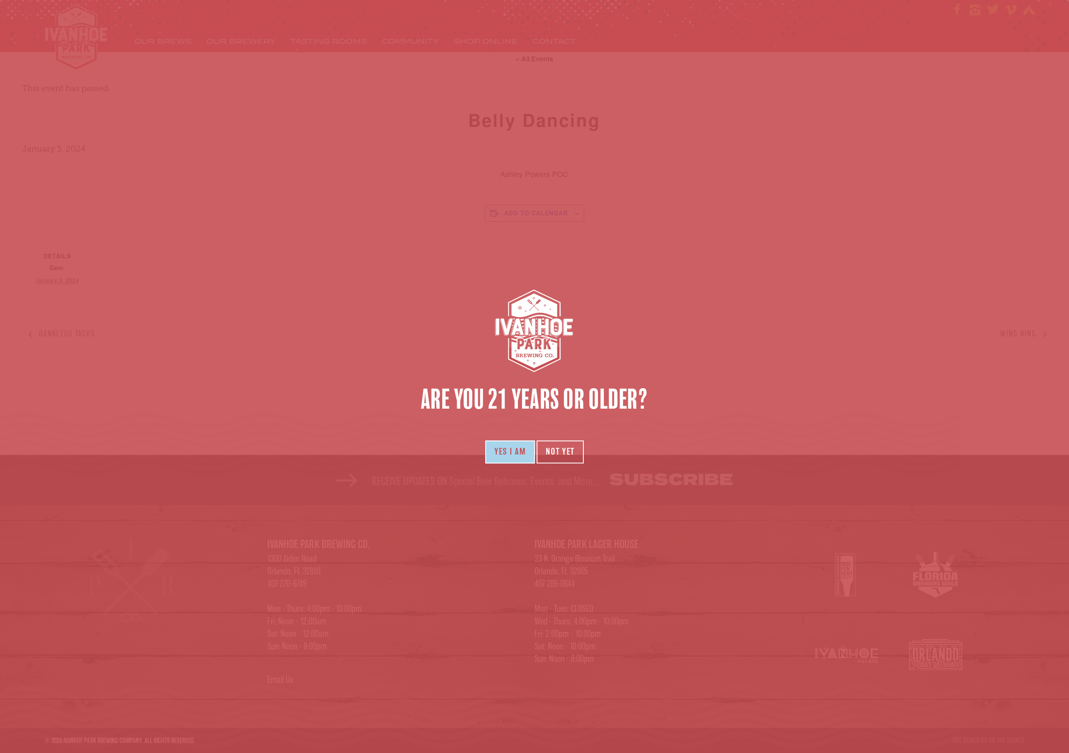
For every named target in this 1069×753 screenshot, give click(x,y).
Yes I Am (510, 451)
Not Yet (560, 451)
